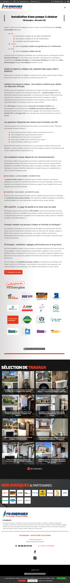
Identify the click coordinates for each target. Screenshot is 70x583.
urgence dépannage (47, 546)
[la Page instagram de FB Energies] (67, 1)
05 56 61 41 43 (25, 546)
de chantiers (36, 469)
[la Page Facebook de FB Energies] (64, 1)
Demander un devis (14, 272)
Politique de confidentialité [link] (45, 580)
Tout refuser (22, 580)
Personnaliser (32, 580)
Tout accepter (61, 578)
